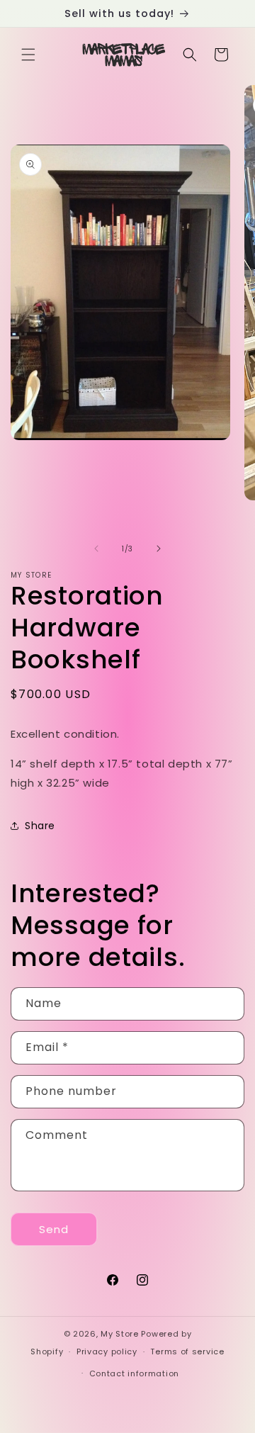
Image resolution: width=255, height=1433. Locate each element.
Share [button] (40, 826)
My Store (120, 1333)
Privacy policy (106, 1351)
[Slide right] (158, 548)
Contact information (134, 1373)
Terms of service (187, 1351)
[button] (28, 54)
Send (54, 1229)
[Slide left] (96, 548)
